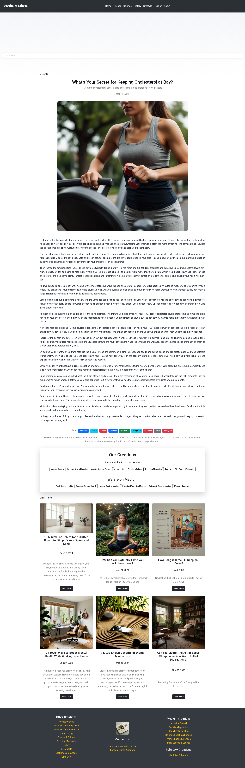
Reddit (103, 431)
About (167, 6)
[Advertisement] (122, 32)
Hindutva (66, 745)
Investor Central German (66, 729)
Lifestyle (147, 6)
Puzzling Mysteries (66, 741)
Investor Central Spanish (66, 725)
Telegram (137, 431)
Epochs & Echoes (66, 737)
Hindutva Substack (178, 755)
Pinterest (148, 431)
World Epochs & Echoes (179, 739)
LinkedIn (113, 431)
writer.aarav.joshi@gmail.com (122, 746)
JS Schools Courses (66, 753)
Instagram (168, 431)
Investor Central (66, 721)
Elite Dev (66, 756)
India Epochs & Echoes (178, 742)
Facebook (84, 431)
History (137, 6)
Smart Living (66, 733)
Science (127, 6)
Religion (158, 6)
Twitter (94, 431)
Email (158, 431)
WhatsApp (125, 431)
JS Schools (66, 749)
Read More (66, 588)
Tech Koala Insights (179, 731)
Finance (117, 6)
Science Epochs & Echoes (178, 735)
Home (108, 6)
